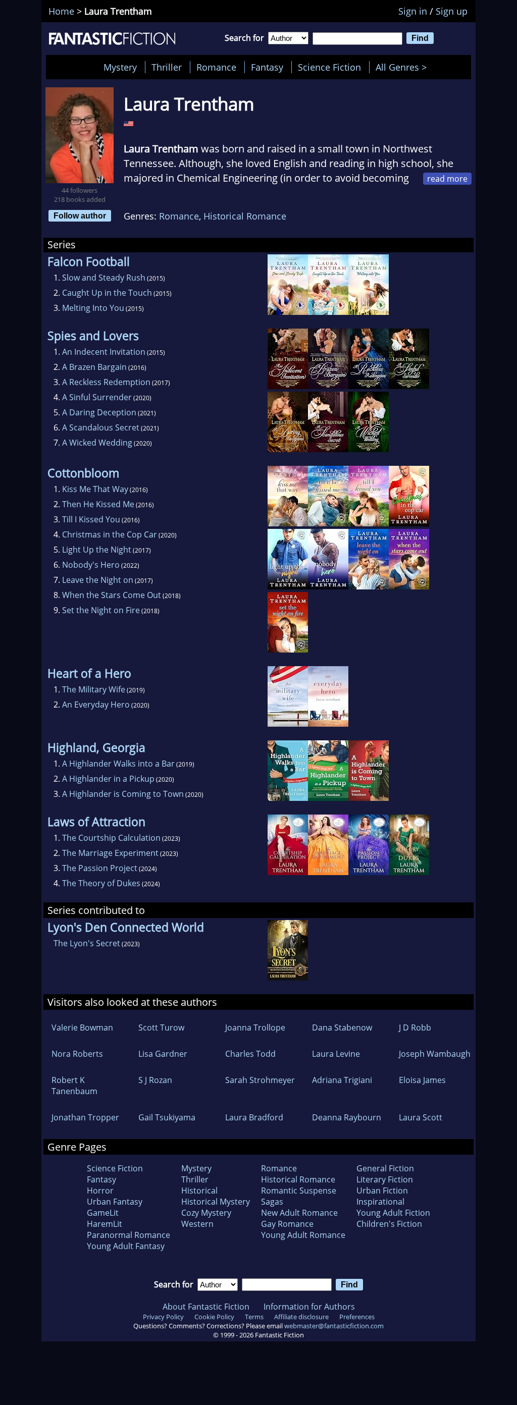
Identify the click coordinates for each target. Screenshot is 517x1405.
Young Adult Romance (303, 1234)
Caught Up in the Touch (107, 292)
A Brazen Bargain (94, 366)
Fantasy (267, 67)
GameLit (103, 1212)
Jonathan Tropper (85, 1117)
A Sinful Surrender (97, 397)
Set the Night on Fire (101, 610)
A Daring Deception (99, 412)
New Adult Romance (299, 1212)
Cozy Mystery (206, 1212)
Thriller (166, 67)
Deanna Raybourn (346, 1117)
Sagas (272, 1201)
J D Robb (415, 1027)
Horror (100, 1190)
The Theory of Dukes (101, 883)
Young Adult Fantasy (126, 1246)
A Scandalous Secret (100, 427)
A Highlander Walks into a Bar (118, 763)
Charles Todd (250, 1053)
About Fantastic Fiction (206, 1306)
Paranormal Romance (128, 1234)
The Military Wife (93, 689)
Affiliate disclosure (301, 1316)
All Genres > (404, 67)
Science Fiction (329, 67)
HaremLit (104, 1223)
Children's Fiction (389, 1223)
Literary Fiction (384, 1179)
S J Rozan (155, 1080)
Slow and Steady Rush (103, 277)
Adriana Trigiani (342, 1080)
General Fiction (385, 1168)
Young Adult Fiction (393, 1212)
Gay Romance (287, 1223)
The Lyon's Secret (87, 943)
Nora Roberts (77, 1053)
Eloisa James (422, 1080)
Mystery (120, 67)
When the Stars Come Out (111, 595)
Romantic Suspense (298, 1190)
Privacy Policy (163, 1316)
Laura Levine (336, 1053)
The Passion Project (99, 868)
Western (197, 1223)
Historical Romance (244, 216)
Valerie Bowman (82, 1027)
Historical (199, 1190)
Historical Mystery (215, 1201)
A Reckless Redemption (106, 382)
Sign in (412, 11)
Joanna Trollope (255, 1027)
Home (61, 11)
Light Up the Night (96, 549)
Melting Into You (93, 307)
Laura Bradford (254, 1117)
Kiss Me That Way (95, 489)
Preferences (357, 1316)
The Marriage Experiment (110, 852)
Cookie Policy (214, 1316)
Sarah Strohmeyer (260, 1080)
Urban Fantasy (114, 1201)
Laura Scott (420, 1117)
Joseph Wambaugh (435, 1053)
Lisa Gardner (162, 1053)
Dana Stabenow (342, 1027)
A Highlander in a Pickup (108, 778)
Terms (254, 1316)
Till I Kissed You (91, 519)
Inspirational (380, 1201)
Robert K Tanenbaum (74, 1085)
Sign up (452, 11)
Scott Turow (161, 1027)
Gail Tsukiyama (166, 1117)
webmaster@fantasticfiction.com (334, 1325)
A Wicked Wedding (97, 442)
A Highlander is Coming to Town (123, 793)
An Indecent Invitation (103, 351)
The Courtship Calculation (111, 837)
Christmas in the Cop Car (109, 534)
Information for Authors (309, 1306)
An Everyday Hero (96, 704)
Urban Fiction (382, 1190)
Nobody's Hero (91, 564)
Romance (216, 67)
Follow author (80, 215)
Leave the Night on (97, 579)
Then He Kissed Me (98, 504)
